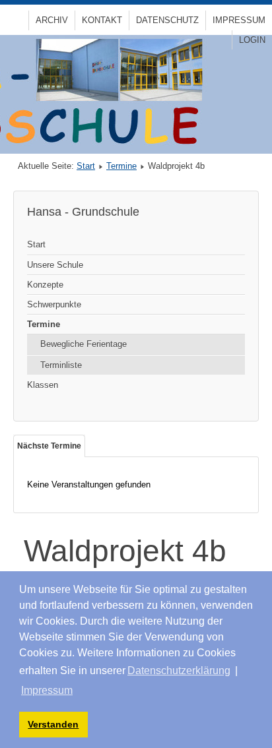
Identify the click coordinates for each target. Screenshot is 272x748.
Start (86, 166)
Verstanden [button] (53, 724)
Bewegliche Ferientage (83, 344)
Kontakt (102, 20)
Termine (121, 166)
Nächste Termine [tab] (49, 446)
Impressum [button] (47, 690)
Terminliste (61, 365)
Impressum (239, 20)
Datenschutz (167, 20)
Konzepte (45, 285)
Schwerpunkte (54, 304)
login (252, 40)
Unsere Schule (55, 265)
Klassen (42, 385)
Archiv (52, 20)
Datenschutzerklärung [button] (178, 670)
